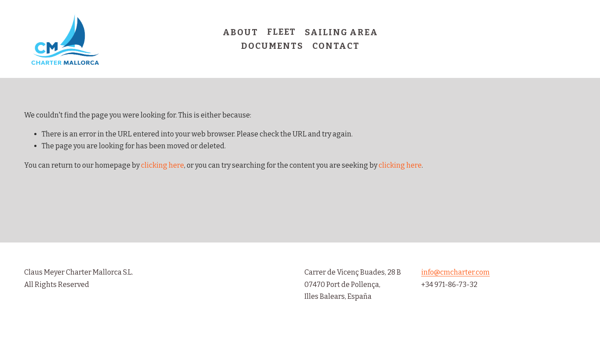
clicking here (162, 165)
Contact (335, 46)
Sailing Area (341, 32)
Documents (272, 46)
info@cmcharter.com (455, 272)
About (240, 32)
